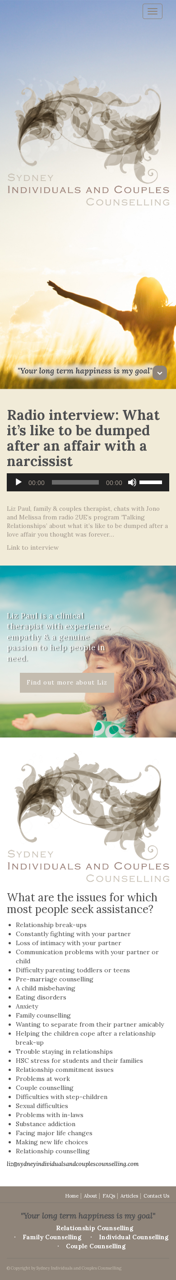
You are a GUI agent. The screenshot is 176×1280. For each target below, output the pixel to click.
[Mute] (132, 482)
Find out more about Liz (67, 682)
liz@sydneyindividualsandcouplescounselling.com (73, 1164)
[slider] (152, 481)
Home (72, 1196)
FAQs (108, 1196)
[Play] (18, 482)
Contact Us (156, 1196)
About (90, 1196)
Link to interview (33, 547)
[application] (88, 482)
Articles (129, 1196)
